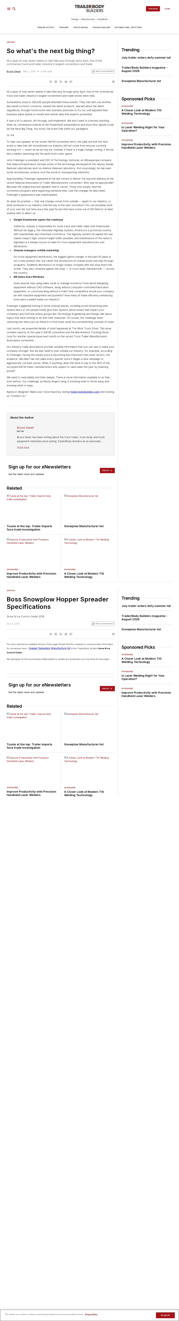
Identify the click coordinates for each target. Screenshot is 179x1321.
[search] (14, 9)
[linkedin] (55, 81)
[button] (9, 9)
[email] (71, 81)
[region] (89, 1315)
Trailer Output (46, 27)
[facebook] (50, 81)
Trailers (64, 27)
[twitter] (60, 81)
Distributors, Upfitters (128, 27)
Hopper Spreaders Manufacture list (49, 648)
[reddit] (65, 81)
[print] (113, 81)
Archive (11, 42)
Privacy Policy (91, 1314)
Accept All (165, 1315)
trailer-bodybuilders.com (85, 391)
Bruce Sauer (14, 71)
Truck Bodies (80, 27)
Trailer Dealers (101, 27)
